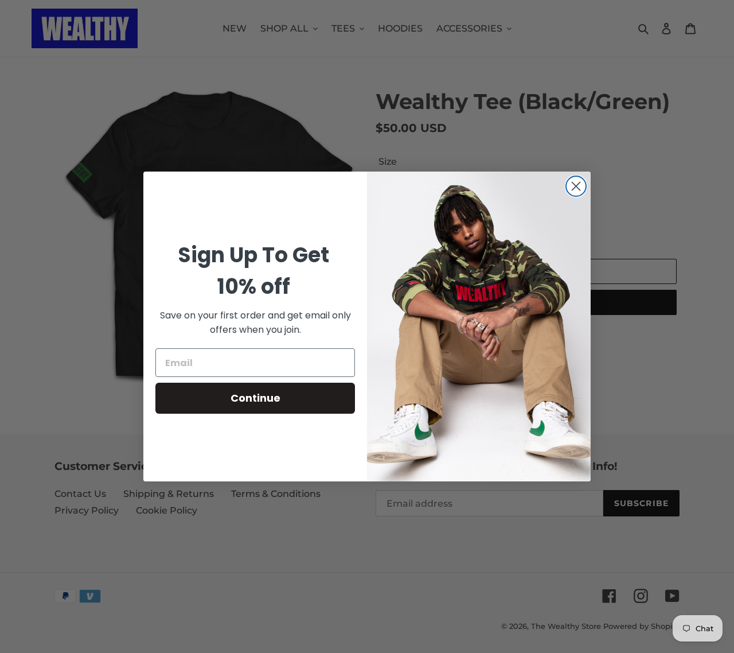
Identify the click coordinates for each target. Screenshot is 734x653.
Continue (255, 398)
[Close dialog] (576, 186)
